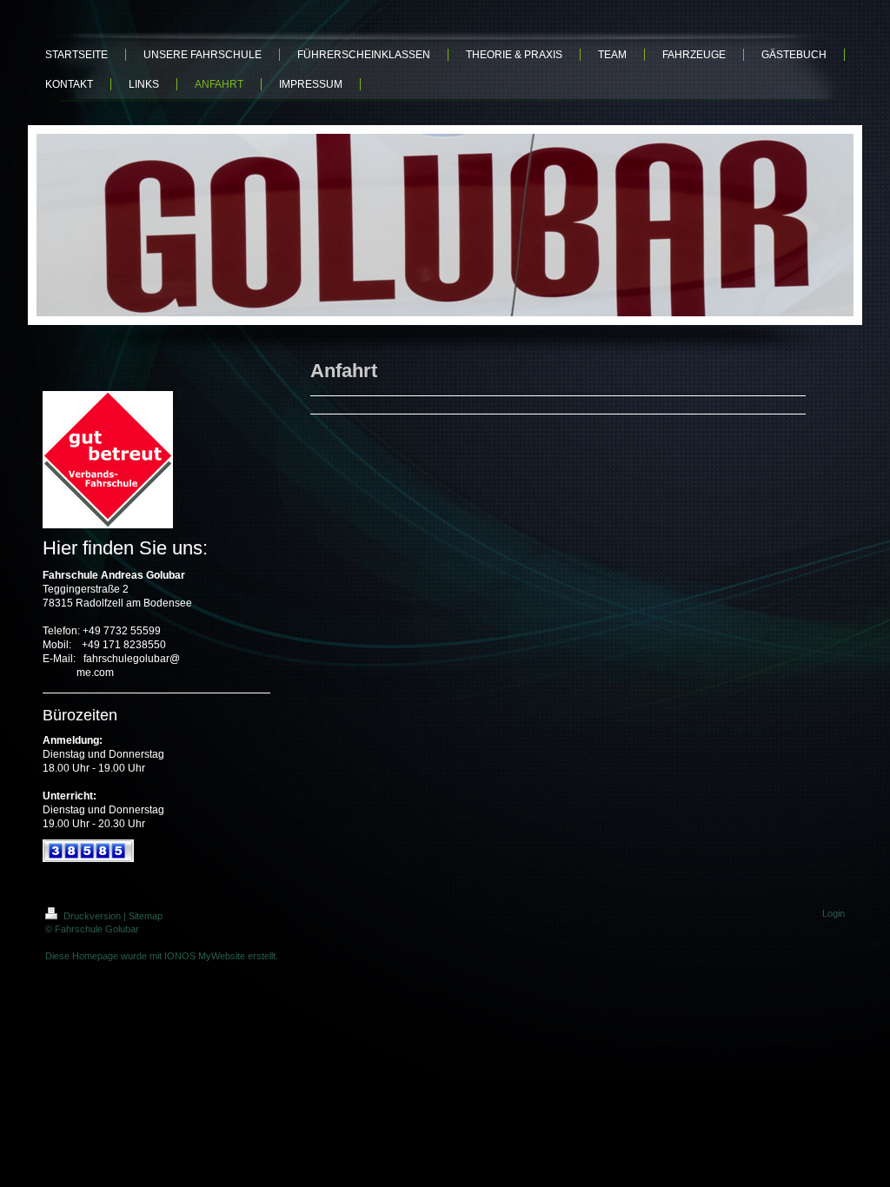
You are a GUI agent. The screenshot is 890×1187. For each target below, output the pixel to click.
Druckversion (92, 916)
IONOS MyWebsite (204, 956)
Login (833, 913)
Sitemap (146, 916)
